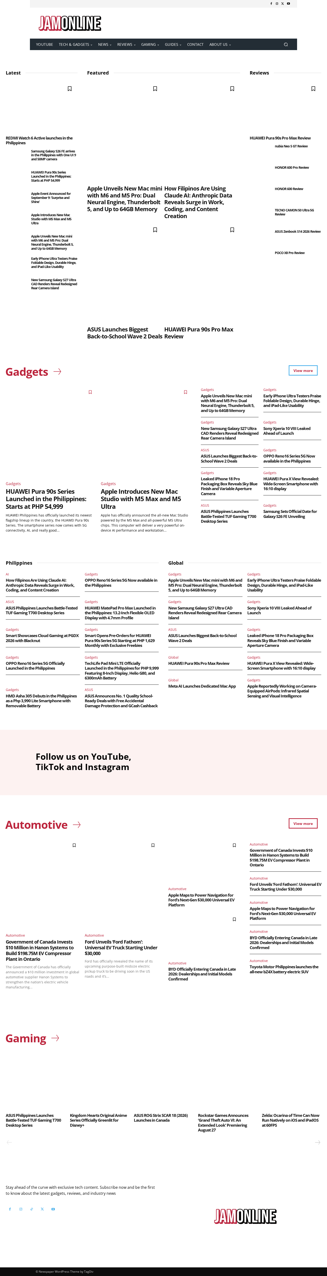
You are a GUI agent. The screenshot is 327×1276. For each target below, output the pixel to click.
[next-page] (317, 1142)
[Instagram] (277, 4)
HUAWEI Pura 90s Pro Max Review (198, 332)
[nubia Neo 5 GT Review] (260, 151)
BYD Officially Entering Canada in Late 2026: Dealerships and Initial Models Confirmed (202, 974)
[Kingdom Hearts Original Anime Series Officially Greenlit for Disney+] (99, 1080)
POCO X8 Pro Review (289, 252)
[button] (285, 44)
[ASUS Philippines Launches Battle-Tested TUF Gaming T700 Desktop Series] (35, 1080)
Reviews (259, 73)
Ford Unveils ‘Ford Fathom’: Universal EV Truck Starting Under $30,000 (121, 948)
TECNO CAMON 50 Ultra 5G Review (294, 212)
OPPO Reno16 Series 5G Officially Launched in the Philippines (35, 666)
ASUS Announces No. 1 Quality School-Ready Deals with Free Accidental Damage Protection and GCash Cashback (121, 700)
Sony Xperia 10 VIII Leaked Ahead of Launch (286, 431)
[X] (283, 4)
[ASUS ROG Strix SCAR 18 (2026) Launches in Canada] (163, 1080)
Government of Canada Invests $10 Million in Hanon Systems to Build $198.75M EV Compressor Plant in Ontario (39, 950)
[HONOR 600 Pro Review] (260, 173)
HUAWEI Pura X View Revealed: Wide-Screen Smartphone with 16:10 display (291, 483)
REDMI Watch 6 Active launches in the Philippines (39, 140)
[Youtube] (288, 4)
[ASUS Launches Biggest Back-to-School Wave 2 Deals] (125, 272)
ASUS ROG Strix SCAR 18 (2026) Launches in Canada (161, 1118)
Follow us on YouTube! (64, 1221)
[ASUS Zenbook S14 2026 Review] (260, 237)
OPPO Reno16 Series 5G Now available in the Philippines (289, 458)
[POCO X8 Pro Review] (260, 258)
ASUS (205, 450)
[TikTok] (31, 1209)
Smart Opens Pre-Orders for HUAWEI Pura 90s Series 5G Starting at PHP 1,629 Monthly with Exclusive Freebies (120, 640)
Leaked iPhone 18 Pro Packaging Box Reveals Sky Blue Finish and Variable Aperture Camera (229, 486)
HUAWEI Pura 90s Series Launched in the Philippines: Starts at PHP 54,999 (51, 176)
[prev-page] (9, 1142)
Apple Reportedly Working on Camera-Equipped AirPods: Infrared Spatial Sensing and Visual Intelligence (281, 691)
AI (7, 574)
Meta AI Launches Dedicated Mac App (202, 686)
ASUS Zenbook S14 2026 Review (298, 231)
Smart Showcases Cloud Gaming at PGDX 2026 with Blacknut (42, 638)
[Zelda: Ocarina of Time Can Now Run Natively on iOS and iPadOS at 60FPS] (291, 1080)
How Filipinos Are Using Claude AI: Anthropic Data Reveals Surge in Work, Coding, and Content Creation (198, 202)
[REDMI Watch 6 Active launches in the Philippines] (42, 107)
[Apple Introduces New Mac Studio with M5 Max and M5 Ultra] (16, 220)
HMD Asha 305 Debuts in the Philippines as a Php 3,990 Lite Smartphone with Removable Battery (41, 700)
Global (173, 657)
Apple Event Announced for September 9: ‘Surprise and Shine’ (51, 197)
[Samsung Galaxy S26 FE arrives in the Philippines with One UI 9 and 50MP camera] (16, 156)
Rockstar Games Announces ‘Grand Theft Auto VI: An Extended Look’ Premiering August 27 (223, 1123)
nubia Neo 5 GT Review (291, 146)
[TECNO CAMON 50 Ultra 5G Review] (260, 215)
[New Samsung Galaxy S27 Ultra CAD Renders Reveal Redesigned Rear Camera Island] (16, 285)
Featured (98, 73)
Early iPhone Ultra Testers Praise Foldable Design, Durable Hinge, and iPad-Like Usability (54, 262)
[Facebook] (271, 4)
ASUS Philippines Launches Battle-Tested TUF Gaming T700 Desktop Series (228, 516)
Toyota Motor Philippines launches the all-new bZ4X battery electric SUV (284, 969)
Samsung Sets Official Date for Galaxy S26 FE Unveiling (290, 514)
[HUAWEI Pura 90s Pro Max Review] (202, 272)
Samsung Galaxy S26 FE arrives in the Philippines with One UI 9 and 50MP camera (53, 155)
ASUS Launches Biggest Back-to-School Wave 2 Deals (124, 332)
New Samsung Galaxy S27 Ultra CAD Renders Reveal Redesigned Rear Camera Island (54, 284)
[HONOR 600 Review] (260, 194)
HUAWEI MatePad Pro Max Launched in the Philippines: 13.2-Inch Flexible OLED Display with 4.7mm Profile (120, 613)
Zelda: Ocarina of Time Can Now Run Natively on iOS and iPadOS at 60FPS (290, 1120)
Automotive (15, 935)
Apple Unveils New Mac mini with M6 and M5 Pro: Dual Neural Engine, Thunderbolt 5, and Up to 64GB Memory (52, 242)
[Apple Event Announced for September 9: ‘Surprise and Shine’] (16, 199)
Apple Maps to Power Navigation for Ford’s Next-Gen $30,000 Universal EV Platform (201, 900)
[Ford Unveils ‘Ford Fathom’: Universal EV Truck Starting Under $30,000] (122, 884)
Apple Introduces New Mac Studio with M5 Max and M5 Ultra (51, 219)
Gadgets (13, 483)
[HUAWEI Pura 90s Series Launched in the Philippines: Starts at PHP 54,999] (16, 178)
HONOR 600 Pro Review (292, 167)
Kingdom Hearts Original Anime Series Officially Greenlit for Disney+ (98, 1120)
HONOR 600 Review (289, 188)
